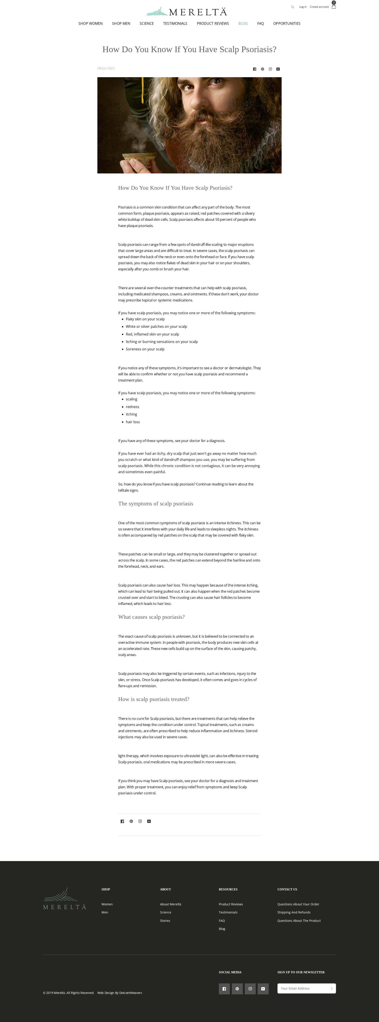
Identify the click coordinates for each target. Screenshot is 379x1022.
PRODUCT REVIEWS (213, 23)
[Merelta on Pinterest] (262, 68)
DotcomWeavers (130, 993)
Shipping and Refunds (294, 912)
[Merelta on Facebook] (254, 68)
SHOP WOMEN (91, 23)
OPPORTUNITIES (286, 23)
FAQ (260, 23)
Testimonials (228, 912)
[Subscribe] (331, 988)
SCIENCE (147, 23)
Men (105, 912)
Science (165, 912)
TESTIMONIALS (175, 23)
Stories (165, 921)
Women (107, 904)
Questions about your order (298, 904)
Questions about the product (299, 921)
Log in (303, 7)
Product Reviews (231, 904)
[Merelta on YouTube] (278, 68)
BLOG (243, 23)
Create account (319, 7)
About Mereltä (170, 904)
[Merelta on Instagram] (270, 68)
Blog (222, 929)
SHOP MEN (121, 23)
